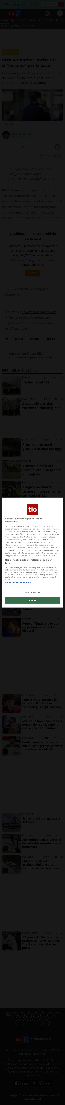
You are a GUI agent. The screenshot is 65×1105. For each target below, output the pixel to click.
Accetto (33, 600)
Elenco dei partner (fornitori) (19, 582)
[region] (32, 552)
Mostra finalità (33, 592)
